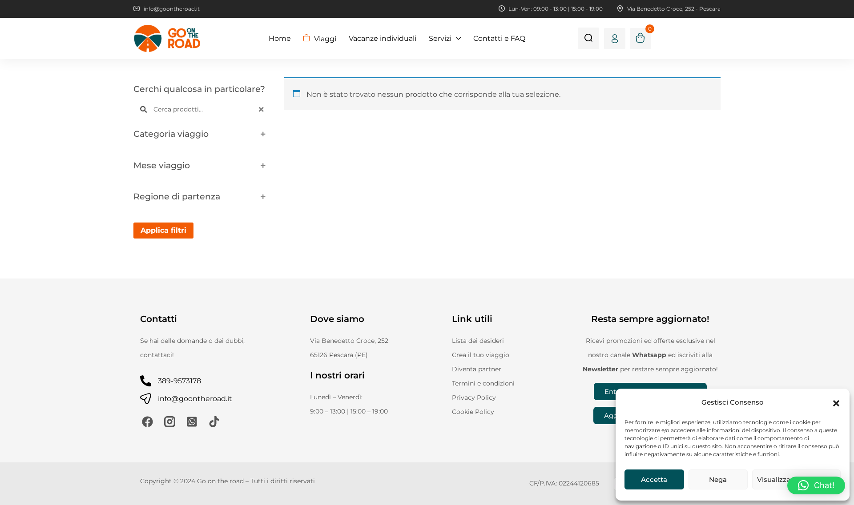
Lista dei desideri (478, 341)
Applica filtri (163, 230)
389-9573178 (179, 381)
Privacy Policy (474, 398)
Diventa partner (476, 369)
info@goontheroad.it (195, 398)
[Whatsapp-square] (191, 421)
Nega (718, 479)
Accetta (654, 479)
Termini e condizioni (483, 383)
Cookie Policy (473, 412)
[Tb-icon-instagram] (169, 421)
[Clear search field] (262, 109)
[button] (836, 402)
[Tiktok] (214, 421)
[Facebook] (147, 421)
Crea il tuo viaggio (480, 355)
